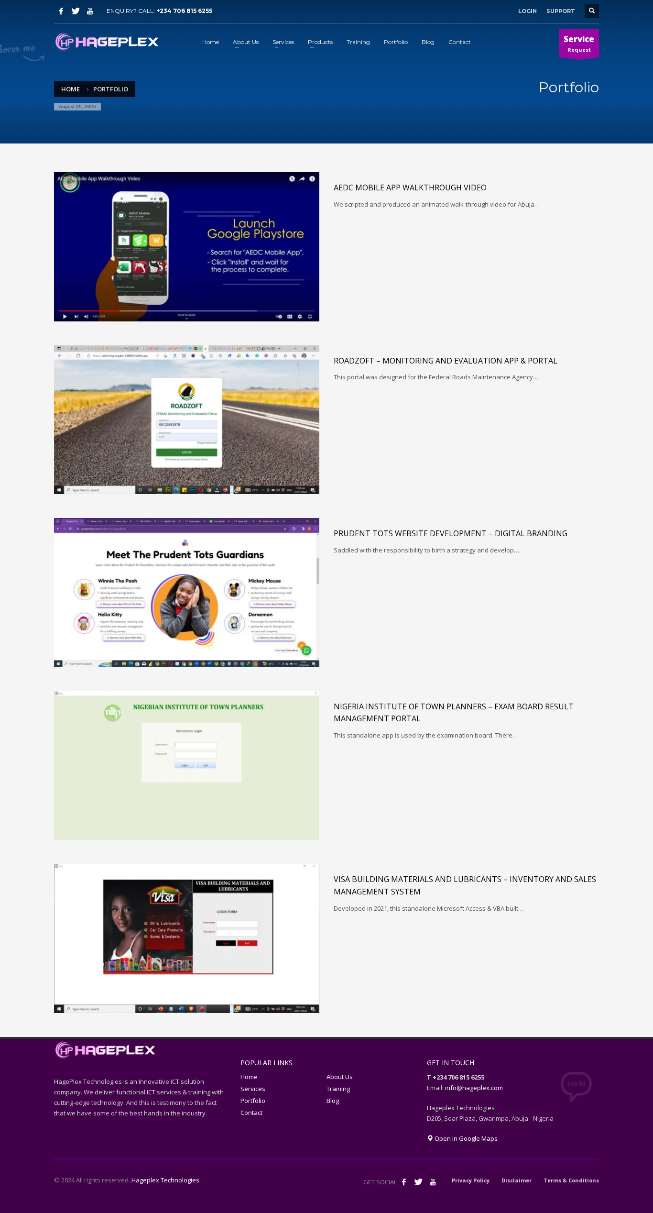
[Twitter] (75, 11)
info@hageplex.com (474, 1087)
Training (338, 1088)
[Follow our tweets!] (418, 1182)
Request (579, 43)
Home (249, 1076)
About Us (339, 1076)
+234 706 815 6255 (184, 10)
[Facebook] (61, 11)
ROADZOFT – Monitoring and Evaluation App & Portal (445, 360)
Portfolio (252, 1100)
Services (252, 1088)
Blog (332, 1100)
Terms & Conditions (571, 1180)
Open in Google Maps (465, 1138)
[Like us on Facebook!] (404, 1182)
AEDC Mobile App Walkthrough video (410, 187)
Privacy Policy (471, 1180)
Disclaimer (516, 1180)
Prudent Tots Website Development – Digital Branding (450, 533)
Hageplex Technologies (165, 1180)
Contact (251, 1112)
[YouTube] (90, 11)
